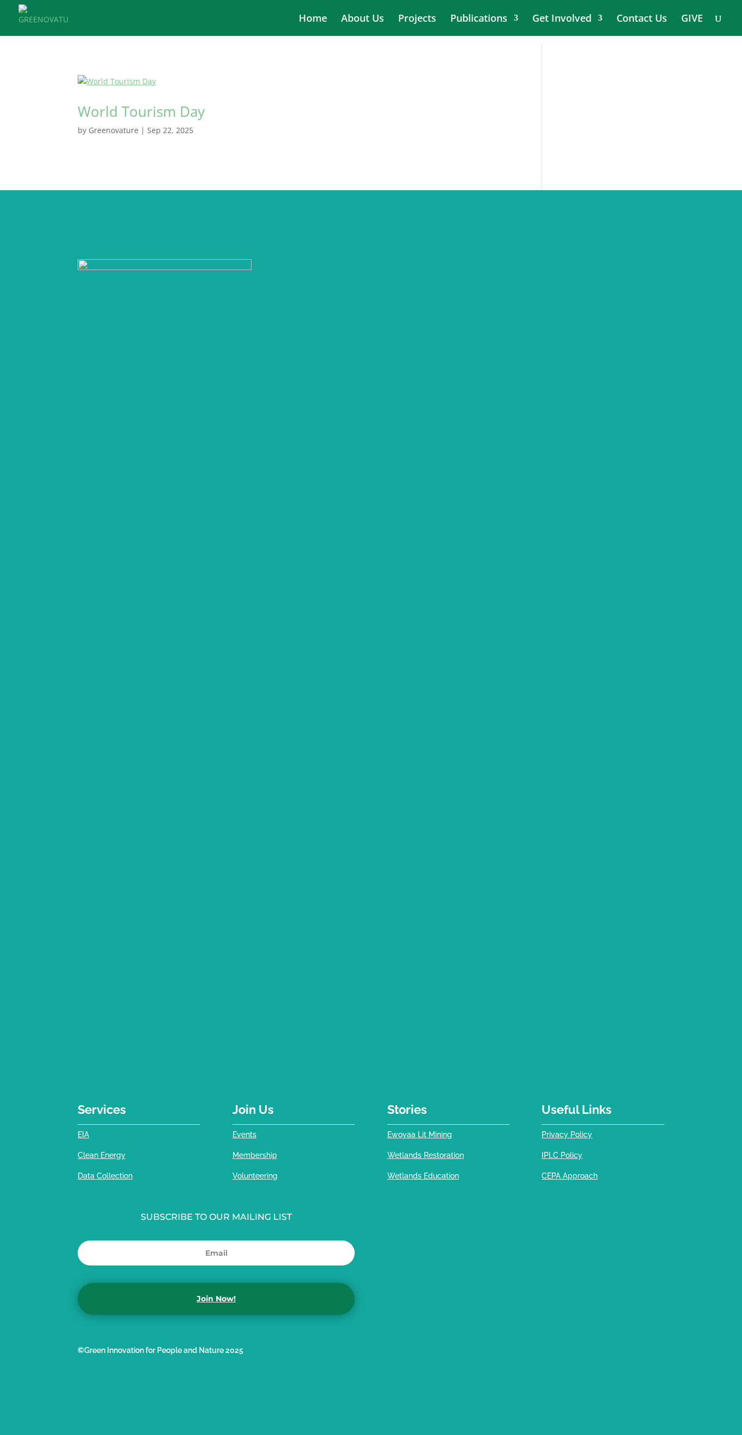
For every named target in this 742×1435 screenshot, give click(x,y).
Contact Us (642, 19)
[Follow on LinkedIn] (590, 1353)
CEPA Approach (570, 1175)
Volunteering (255, 1175)
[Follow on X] (568, 1353)
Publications (478, 19)
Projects (417, 19)
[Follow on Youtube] (634, 1353)
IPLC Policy (562, 1155)
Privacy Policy (567, 1134)
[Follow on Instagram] (655, 1353)
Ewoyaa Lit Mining (419, 1134)
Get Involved (562, 19)
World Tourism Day (141, 111)
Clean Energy (101, 1155)
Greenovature (114, 130)
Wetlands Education (423, 1175)
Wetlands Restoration (425, 1155)
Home (313, 19)
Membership (254, 1155)
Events (244, 1134)
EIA (83, 1134)
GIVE (692, 19)
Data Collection (105, 1175)
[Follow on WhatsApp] (612, 1353)
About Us (362, 19)
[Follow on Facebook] (547, 1353)
